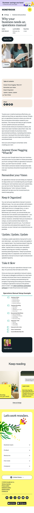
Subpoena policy (6, 488)
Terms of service (6, 484)
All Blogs (6, 15)
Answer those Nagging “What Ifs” (12, 85)
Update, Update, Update (10, 92)
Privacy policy (5, 486)
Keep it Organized (8, 90)
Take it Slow (7, 95)
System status (6, 489)
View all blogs (17, 403)
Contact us (5, 491)
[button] (30, 9)
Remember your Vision (9, 87)
